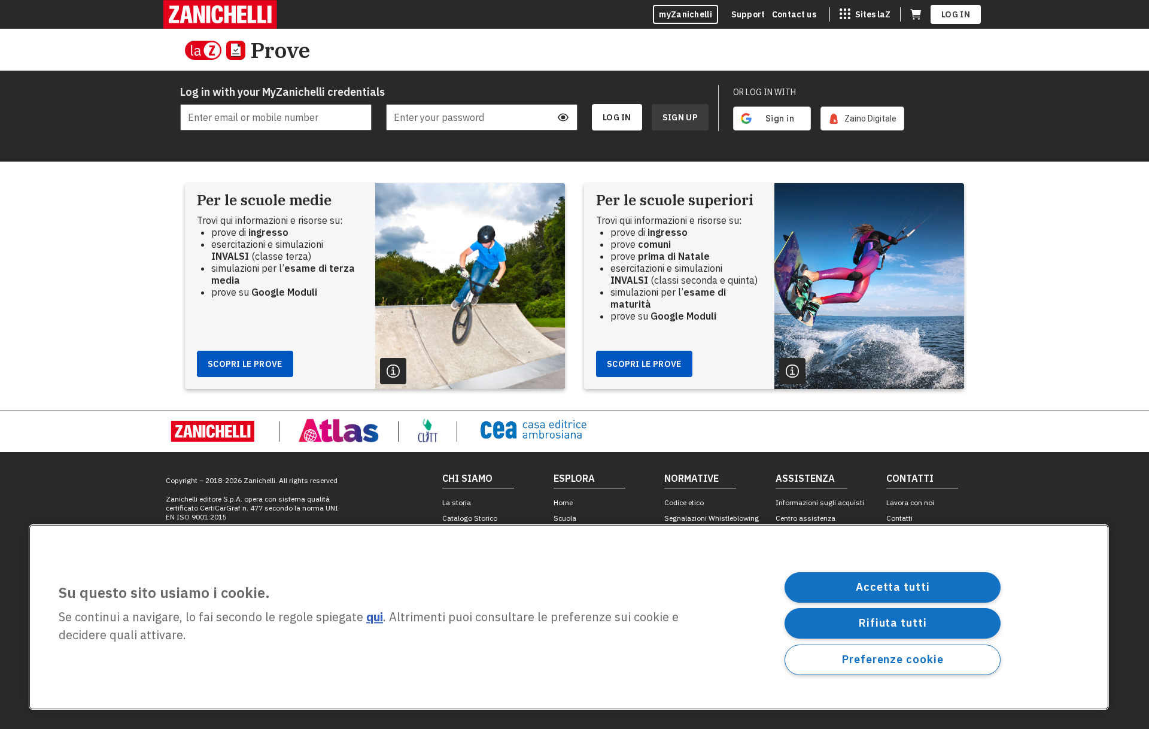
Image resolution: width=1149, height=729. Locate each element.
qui (374, 617)
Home (563, 502)
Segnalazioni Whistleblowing (711, 518)
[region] (569, 617)
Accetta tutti (893, 587)
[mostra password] (563, 117)
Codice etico (684, 502)
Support (748, 14)
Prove (280, 50)
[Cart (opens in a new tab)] (915, 14)
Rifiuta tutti (893, 623)
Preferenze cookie (892, 659)
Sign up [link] (680, 117)
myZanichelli (685, 14)
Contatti (899, 518)
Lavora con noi (910, 502)
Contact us (794, 14)
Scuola (565, 518)
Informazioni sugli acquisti (820, 502)
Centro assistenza (805, 518)
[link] (862, 118)
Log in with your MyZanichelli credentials (276, 92)
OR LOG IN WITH (764, 92)
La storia (456, 502)
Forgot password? (544, 92)
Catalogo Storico (469, 518)
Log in (955, 14)
